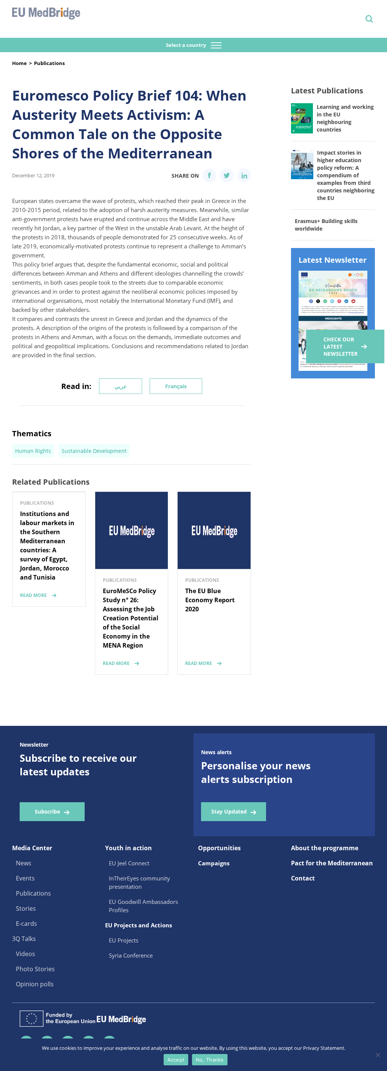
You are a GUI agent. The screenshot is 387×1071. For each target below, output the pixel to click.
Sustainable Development (94, 450)
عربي (121, 386)
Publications (49, 63)
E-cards (26, 923)
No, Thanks (210, 1060)
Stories (26, 908)
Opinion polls (35, 984)
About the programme (324, 848)
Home (19, 63)
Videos (25, 954)
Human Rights (33, 450)
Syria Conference (131, 955)
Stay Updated (229, 811)
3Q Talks (24, 939)
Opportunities (219, 848)
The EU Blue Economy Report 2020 (210, 600)
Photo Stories (35, 969)
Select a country (186, 45)
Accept (176, 1060)
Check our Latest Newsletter (341, 346)
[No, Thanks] (377, 1055)
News (23, 863)
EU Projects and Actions (138, 925)
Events (25, 878)
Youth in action (128, 848)
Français (176, 386)
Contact (303, 878)
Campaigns (213, 863)
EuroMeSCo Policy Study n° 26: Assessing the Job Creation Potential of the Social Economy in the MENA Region (130, 618)
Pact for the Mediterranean (332, 863)
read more (33, 595)
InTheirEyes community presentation (139, 882)
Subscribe (47, 811)
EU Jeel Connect (129, 863)
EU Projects (123, 940)
